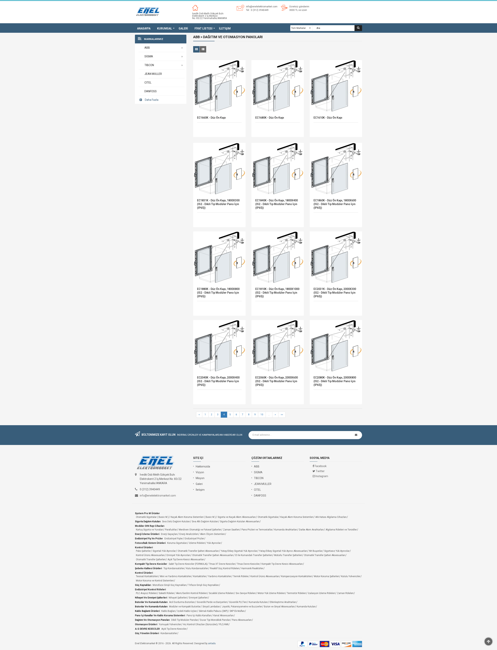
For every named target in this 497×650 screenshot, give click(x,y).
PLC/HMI (223, 624)
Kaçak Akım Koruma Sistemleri (296, 517)
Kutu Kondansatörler (197, 568)
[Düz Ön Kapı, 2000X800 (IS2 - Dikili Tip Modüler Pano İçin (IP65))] (336, 346)
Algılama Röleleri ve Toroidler (341, 529)
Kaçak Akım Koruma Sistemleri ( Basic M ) (193, 517)
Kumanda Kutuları (258, 602)
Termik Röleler (240, 576)
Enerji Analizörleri (188, 534)
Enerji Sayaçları (169, 534)
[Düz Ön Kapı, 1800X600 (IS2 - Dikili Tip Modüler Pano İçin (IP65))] (336, 169)
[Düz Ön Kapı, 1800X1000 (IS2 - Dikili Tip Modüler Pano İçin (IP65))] (277, 257)
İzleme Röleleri (197, 543)
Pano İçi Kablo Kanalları (199, 615)
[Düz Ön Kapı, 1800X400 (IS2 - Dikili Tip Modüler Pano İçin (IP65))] (277, 169)
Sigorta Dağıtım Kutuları (148, 521)
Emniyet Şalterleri (198, 597)
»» (282, 414)
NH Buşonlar (315, 551)
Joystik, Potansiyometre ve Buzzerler (242, 606)
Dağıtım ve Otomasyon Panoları (152, 620)
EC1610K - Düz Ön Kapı (328, 117)
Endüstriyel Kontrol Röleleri (150, 589)
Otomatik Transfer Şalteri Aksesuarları (198, 551)
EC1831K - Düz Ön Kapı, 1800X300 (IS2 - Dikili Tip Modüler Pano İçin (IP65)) (218, 204)
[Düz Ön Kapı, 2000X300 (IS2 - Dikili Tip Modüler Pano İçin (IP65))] (336, 257)
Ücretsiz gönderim (299, 6)
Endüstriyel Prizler (194, 538)
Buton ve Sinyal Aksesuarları (279, 606)
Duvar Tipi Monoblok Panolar (215, 620)
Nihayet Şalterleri (178, 597)
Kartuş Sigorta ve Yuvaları (149, 529)
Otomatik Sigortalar (268, 517)
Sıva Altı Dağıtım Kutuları (205, 521)
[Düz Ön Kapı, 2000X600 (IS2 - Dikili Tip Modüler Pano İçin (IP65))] (277, 346)
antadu (212, 643)
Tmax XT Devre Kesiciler (222, 564)
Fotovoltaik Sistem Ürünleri (150, 543)
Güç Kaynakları (143, 585)
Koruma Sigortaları (177, 543)
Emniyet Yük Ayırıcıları (178, 555)
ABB (256, 466)
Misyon (200, 478)
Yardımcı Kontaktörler (219, 576)
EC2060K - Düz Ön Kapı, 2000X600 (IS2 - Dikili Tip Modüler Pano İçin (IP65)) (276, 381)
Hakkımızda (203, 466)
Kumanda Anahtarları (285, 529)
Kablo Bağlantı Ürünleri (147, 611)
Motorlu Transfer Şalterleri (288, 555)
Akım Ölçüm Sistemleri (212, 534)
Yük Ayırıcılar (214, 543)
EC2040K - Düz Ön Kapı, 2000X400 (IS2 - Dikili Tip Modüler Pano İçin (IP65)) (218, 381)
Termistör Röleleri (296, 593)
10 (262, 414)
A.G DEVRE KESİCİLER (147, 629)
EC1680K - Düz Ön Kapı (269, 117)
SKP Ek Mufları (237, 611)
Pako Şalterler (143, 551)
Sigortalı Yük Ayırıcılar (164, 551)
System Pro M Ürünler (147, 513)
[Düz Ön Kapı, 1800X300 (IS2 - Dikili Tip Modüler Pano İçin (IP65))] (219, 169)
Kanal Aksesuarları (223, 615)
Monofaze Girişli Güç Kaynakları (169, 585)
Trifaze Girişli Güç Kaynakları (203, 585)
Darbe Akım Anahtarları (311, 529)
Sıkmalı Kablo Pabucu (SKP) (213, 611)
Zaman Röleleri (345, 593)
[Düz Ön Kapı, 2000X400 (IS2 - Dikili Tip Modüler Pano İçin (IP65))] (219, 346)
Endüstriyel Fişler (173, 538)
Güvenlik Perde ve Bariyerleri (212, 602)
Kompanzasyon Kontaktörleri (296, 576)
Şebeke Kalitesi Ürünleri (148, 568)
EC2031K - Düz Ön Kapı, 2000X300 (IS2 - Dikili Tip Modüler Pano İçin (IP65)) (335, 292)
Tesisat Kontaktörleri (147, 576)
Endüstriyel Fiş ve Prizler (149, 538)
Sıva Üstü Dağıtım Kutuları (176, 521)
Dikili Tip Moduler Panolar (184, 620)
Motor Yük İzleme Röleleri (271, 593)
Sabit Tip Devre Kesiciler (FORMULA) (188, 564)
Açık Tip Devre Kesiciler (173, 629)
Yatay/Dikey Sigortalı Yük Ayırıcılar (239, 551)
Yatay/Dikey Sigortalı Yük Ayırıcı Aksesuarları (283, 551)
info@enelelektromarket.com (261, 6)
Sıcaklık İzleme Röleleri (221, 593)
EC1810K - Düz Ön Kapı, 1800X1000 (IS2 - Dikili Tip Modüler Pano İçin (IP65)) (277, 292)
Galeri (199, 483)
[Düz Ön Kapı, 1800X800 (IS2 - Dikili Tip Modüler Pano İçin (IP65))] (219, 257)
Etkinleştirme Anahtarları (283, 602)
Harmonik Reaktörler (252, 568)
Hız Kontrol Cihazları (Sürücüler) (200, 624)
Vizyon (200, 472)
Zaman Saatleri (231, 529)
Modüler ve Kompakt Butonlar (185, 606)
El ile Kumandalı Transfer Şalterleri (253, 555)
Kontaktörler (199, 576)
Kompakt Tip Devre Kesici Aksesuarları (282, 564)
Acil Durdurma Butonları (182, 602)
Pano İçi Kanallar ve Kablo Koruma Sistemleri (160, 615)
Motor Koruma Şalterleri (326, 576)
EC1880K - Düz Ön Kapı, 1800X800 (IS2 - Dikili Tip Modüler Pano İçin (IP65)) (218, 292)
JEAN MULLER (262, 483)
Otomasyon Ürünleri (146, 624)
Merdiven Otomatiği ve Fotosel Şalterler (200, 529)
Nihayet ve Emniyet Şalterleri (151, 597)
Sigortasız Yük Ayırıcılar (336, 551)
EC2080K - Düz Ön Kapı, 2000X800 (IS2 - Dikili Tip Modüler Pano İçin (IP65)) (335, 381)
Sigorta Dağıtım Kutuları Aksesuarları (239, 521)
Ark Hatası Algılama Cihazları (331, 517)
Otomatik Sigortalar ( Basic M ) (152, 517)
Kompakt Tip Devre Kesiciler (151, 564)
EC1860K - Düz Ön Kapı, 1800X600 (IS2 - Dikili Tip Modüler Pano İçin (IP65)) (335, 204)
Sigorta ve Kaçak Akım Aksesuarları (237, 517)
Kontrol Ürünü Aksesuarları (150, 555)
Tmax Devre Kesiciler (248, 564)
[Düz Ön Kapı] (219, 86)
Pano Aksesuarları (242, 620)
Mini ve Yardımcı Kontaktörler (175, 576)
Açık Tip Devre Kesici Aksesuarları (186, 559)
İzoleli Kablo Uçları (187, 611)
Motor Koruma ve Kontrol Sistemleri (155, 580)
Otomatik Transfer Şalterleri (151, 559)
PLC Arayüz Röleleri (146, 593)
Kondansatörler (169, 633)
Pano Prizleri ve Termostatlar (257, 529)
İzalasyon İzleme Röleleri (321, 593)
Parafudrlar (171, 529)
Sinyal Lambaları (211, 606)
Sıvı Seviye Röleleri (246, 593)
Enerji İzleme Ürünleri (147, 534)
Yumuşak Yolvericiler (170, 624)
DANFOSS (260, 495)
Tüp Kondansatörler (173, 568)
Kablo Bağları (168, 611)
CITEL (257, 489)
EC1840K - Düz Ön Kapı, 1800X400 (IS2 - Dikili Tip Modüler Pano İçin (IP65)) (276, 204)
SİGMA (258, 472)
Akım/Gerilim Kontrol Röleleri (191, 593)
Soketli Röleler (166, 593)
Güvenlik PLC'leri (238, 602)
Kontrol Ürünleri (144, 547)
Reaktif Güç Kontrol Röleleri (224, 568)
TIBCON (258, 478)
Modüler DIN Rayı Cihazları (149, 526)
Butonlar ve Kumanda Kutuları (151, 602)
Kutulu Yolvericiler (350, 576)
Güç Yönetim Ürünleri (147, 633)
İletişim (200, 489)
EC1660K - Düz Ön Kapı (211, 117)
